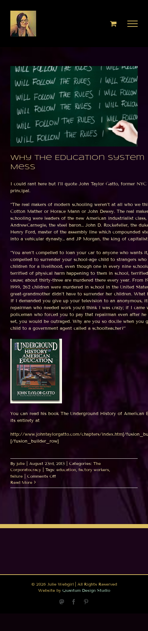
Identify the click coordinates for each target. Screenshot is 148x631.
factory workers (93, 469)
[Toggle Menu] (132, 24)
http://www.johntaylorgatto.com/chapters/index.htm (66, 434)
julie (21, 463)
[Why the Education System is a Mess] (74, 106)
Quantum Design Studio (86, 590)
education (66, 469)
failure (16, 476)
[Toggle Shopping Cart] (113, 23)
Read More (21, 482)
